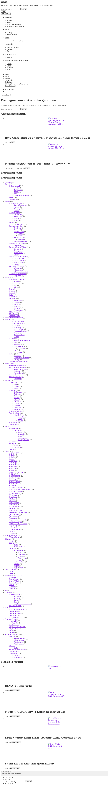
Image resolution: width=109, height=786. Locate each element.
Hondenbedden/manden (22, 340)
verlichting (17, 379)
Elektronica (10, 49)
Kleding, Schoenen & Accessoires (16, 60)
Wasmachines (18, 373)
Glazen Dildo (13, 484)
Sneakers (17, 308)
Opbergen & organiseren (17, 650)
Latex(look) (13, 497)
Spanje (16, 388)
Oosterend (17, 405)
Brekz (13, 142)
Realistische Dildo (15, 510)
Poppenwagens (19, 567)
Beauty (7, 38)
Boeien (11, 459)
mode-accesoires (10, 569)
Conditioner (18, 215)
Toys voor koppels (15, 522)
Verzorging (13, 199)
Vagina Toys (13, 526)
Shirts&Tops (13, 314)
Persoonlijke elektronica (17, 375)
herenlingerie (22, 438)
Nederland (12, 390)
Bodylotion (17, 228)
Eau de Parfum (19, 258)
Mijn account (9, 777)
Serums (16, 211)
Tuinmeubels (13, 615)
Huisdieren (8, 17)
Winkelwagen (10, 783)
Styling (16, 220)
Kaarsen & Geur (19, 638)
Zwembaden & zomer (16, 617)
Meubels (12, 646)
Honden (9, 20)
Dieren (7, 319)
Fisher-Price (22, 558)
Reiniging (17, 209)
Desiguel (27, 168)
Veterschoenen (18, 310)
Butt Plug (12, 463)
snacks (20, 352)
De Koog (17, 396)
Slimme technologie (16, 377)
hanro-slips (21, 434)
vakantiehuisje (18, 409)
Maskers (16, 207)
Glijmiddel (12, 485)
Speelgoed (12, 548)
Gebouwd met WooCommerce (11, 774)
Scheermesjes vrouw (20, 241)
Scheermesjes (18, 270)
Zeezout (16, 337)
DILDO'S (12, 474)
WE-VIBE (13, 531)
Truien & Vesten (14, 316)
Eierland (16, 403)
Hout (15, 194)
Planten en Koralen (20, 331)
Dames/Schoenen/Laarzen (14, 318)
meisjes (11, 543)
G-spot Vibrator (14, 482)
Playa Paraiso (13, 629)
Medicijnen (17, 327)
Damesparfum (18, 251)
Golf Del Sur (13, 623)
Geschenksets (18, 262)
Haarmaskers (18, 216)
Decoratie (12, 636)
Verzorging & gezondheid (15, 26)
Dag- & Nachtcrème (20, 205)
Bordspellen (13, 461)
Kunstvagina (13, 495)
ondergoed (17, 430)
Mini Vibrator (14, 503)
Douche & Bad (19, 232)
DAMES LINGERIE (16, 472)
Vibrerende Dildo (15, 529)
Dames (9, 64)
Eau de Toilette (19, 260)
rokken (16, 545)
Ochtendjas (17, 283)
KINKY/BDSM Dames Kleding (20, 489)
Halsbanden (22, 348)
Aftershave (17, 268)
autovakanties (14, 382)
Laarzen (16, 302)
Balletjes (12, 455)
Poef (15, 648)
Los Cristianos (14, 625)
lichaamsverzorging (15, 226)
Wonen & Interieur (13, 47)
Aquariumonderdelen (14, 24)
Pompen (16, 333)
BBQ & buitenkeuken (16, 609)
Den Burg (17, 400)
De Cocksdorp (18, 392)
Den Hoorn (17, 401)
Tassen (11, 573)
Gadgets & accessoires (16, 365)
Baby (7, 29)
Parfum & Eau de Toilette (18, 247)
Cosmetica (17, 245)
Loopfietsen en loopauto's (22, 195)
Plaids (16, 655)
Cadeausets (17, 249)
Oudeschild (17, 407)
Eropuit (9, 57)
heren (20, 436)
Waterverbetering (19, 335)
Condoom (12, 468)
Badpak (16, 281)
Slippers (16, 306)
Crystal (11, 470)
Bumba (16, 192)
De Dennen (17, 394)
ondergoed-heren (23, 440)
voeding (16, 360)
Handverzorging (19, 237)
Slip (15, 285)
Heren (9, 66)
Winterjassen (18, 546)
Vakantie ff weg (10, 54)
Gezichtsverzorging (15, 203)
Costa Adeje (22, 417)
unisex (16, 255)
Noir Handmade (14, 506)
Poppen (16, 566)
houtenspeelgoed (19, 562)
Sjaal (11, 571)
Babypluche (18, 190)
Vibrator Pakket (19, 224)
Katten (9, 22)
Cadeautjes (13, 464)
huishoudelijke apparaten (17, 367)
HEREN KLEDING (16, 487)
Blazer (11, 289)
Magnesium (18, 276)
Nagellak (21, 239)
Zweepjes (12, 533)
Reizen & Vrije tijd (15, 411)
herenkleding (13, 428)
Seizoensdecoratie (20, 640)
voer (15, 350)
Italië (15, 384)
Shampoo (17, 218)
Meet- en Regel (19, 329)
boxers (20, 432)
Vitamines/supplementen (17, 274)
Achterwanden (19, 323)
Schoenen (12, 298)
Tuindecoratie (14, 611)
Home (7, 74)
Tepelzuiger (13, 518)
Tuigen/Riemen (19, 346)
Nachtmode (13, 297)
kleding (9, 32)
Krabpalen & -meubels (21, 358)
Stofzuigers (17, 371)
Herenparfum (18, 253)
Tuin (8, 51)
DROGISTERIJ (14, 476)
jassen (11, 295)
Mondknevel (13, 505)
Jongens (12, 541)
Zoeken (24, 9)
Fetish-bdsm (13, 480)
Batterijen (12, 457)
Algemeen (8, 182)
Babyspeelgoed (12, 34)
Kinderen (10, 67)
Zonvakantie (13, 424)
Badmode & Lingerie (16, 279)
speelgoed (17, 344)
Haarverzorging (14, 213)
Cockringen (13, 466)
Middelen (12, 501)
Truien (11, 449)
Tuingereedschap (15, 613)
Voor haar (12, 587)
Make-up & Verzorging (14, 41)
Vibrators (12, 527)
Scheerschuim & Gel (21, 272)
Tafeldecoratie (18, 642)
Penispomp (13, 508)
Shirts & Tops (14, 312)
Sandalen (17, 304)
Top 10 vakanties (15, 413)
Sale (15, 342)
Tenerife (20, 421)
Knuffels (16, 564)
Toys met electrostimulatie (18, 520)
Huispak (12, 293)
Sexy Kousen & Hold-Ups (18, 512)
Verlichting (13, 651)
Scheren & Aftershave (16, 266)
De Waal (16, 398)
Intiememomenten (11, 535)
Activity (16, 188)
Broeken (12, 291)
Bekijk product (15, 690)
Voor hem (12, 588)
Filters (16, 325)
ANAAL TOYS (14, 453)
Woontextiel (13, 653)
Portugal (16, 386)
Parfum (16, 264)
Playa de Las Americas (17, 627)
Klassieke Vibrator (15, 491)
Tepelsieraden (14, 516)
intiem (9, 69)
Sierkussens (18, 657)
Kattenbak (17, 356)
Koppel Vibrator (14, 493)
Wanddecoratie (19, 644)
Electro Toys (13, 478)
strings (16, 287)
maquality (4, 2)
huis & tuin (9, 44)
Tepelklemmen (14, 514)
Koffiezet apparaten (20, 369)
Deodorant (17, 230)
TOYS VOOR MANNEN (18, 524)
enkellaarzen (18, 300)
